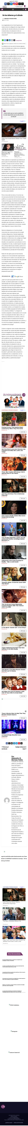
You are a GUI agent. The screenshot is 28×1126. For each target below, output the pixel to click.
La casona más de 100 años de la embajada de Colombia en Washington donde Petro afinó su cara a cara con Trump (12, 991)
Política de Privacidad (18, 1122)
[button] (23, 9)
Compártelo (19, 40)
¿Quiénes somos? (8, 1122)
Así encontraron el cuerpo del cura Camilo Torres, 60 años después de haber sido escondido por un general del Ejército (14, 979)
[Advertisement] (14, 377)
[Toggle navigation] (13, 9)
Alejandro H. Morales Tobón (10, 18)
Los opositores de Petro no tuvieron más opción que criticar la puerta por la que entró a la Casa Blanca (14, 973)
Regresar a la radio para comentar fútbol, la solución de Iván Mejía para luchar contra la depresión (13, 985)
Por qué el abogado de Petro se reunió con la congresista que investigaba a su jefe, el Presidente (12, 960)
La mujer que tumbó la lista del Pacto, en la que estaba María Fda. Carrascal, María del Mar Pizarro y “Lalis (13, 966)
